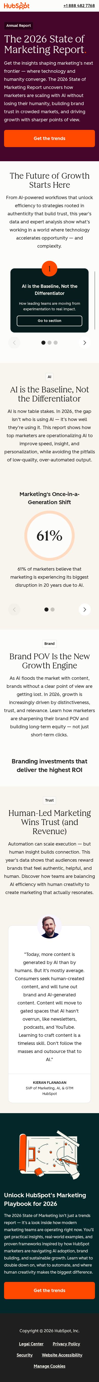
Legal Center (31, 1344)
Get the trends (64, 138)
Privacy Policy (66, 1344)
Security (25, 1355)
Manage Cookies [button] (49, 1366)
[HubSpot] (16, 6)
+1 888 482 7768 (79, 5)
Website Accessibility (62, 1355)
